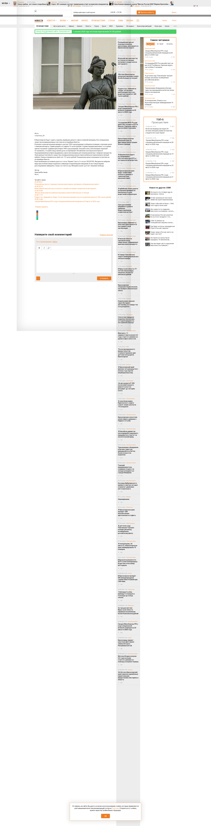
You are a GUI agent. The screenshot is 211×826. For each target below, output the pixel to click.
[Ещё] (175, 26)
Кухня (167, 26)
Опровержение (123, 499)
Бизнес (85, 20)
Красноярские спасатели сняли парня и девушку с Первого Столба (127, 419)
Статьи (111, 20)
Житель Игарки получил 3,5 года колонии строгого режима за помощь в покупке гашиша (128, 659)
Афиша (71, 26)
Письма (129, 20)
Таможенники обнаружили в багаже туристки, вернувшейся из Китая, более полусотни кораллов (128, 451)
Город (96, 26)
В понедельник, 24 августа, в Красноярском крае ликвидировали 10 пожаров (127, 546)
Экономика (129, 380)
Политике (115, 808)
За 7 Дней (160, 44)
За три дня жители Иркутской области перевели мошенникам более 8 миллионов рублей (128, 610)
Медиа (128, 496)
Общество (129, 507)
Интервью (130, 26)
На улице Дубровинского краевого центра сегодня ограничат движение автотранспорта (128, 486)
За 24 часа (150, 44)
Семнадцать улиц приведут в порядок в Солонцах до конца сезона (126, 594)
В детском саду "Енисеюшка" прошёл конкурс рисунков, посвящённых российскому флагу (126, 529)
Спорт (130, 573)
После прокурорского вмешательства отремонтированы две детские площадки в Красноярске (127, 352)
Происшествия (98, 20)
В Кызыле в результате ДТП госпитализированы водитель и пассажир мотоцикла (127, 562)
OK (105, 816)
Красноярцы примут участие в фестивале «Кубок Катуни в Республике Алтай (126, 643)
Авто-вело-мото (59, 26)
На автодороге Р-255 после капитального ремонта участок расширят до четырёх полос (126, 386)
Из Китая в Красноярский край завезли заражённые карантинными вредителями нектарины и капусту (128, 675)
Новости (51, 20)
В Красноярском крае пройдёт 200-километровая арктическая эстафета (127, 512)
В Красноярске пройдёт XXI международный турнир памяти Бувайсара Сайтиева (127, 578)
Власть (88, 26)
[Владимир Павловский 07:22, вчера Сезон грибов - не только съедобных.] (177, 2)
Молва (63, 20)
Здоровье (119, 26)
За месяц (169, 44)
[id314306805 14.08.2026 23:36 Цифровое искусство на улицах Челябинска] (207, 2)
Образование (130, 398)
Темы (120, 20)
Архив (164, 20)
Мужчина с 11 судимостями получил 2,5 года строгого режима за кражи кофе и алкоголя (128, 336)
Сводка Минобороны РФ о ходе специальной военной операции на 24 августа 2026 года (128, 626)
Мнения (74, 20)
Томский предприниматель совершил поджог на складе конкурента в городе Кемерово (126, 469)
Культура (158, 26)
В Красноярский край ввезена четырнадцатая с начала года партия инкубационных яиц (128, 369)
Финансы (131, 605)
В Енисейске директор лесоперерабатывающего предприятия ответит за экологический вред (128, 434)
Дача (104, 26)
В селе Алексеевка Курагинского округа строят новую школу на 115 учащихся (127, 404)
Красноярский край (144, 26)
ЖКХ (111, 26)
